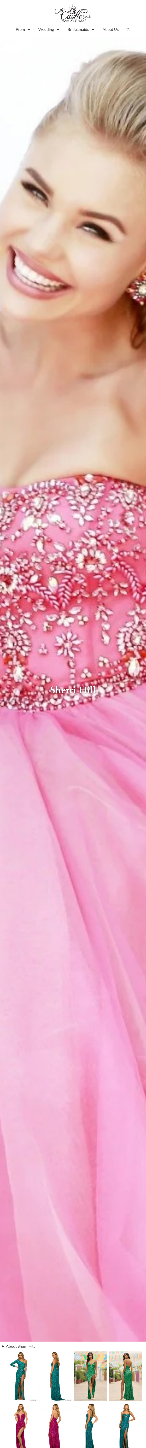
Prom (20, 29)
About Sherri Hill (20, 1346)
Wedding (46, 29)
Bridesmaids (78, 29)
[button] (128, 30)
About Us (110, 29)
